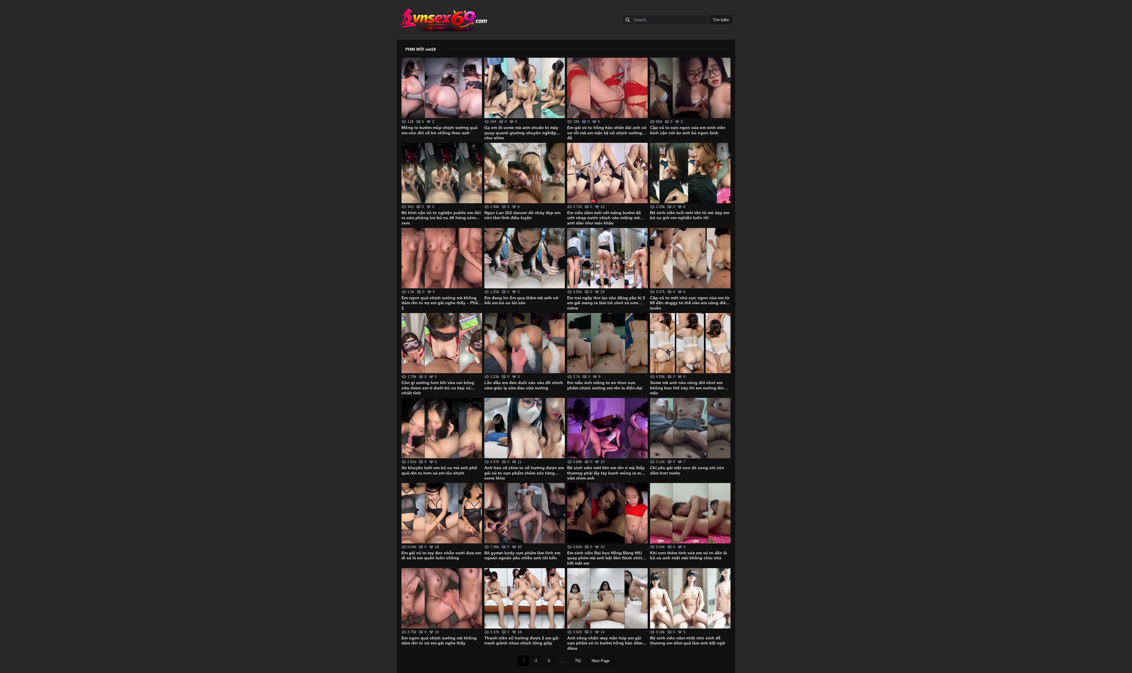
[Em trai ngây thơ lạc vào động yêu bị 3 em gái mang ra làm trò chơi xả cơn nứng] (607, 258)
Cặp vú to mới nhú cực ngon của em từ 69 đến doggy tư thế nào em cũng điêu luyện (689, 302)
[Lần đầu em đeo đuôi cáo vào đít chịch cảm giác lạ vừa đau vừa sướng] (524, 343)
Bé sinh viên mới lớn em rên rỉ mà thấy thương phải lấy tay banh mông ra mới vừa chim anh (606, 472)
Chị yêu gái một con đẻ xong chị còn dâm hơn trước (687, 470)
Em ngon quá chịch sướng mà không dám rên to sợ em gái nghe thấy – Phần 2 (441, 302)
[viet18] (443, 20)
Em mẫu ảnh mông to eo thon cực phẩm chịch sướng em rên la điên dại (604, 385)
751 (578, 661)
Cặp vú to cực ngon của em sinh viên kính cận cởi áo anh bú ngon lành (687, 130)
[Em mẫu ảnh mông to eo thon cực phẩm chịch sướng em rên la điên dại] (607, 343)
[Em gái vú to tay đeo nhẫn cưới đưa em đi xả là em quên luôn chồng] (442, 513)
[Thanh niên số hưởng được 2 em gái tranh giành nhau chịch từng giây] (524, 598)
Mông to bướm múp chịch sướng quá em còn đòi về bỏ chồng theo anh (440, 130)
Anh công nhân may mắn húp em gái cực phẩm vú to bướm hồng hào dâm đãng (604, 643)
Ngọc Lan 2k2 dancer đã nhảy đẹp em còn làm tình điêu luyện (522, 215)
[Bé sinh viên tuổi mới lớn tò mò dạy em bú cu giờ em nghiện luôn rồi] (690, 173)
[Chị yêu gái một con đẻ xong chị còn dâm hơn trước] (690, 428)
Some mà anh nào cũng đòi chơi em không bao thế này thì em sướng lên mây (687, 387)
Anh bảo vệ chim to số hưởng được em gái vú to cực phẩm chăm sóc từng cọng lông (524, 472)
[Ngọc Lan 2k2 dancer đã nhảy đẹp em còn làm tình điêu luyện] (524, 173)
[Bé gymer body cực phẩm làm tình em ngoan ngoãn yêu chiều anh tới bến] (524, 513)
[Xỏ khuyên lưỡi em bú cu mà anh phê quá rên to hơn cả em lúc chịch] (442, 428)
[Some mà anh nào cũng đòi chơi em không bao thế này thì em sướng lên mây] (690, 343)
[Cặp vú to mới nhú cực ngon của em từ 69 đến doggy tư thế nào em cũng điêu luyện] (690, 258)
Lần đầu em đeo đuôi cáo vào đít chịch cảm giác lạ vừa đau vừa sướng (523, 385)
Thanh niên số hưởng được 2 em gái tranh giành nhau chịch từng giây (521, 641)
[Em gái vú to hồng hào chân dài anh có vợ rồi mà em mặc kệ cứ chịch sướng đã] (607, 88)
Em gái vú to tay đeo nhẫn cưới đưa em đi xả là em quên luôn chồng (441, 555)
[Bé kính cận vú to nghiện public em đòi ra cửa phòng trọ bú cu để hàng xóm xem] (442, 173)
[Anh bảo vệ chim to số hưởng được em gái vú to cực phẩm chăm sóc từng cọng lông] (524, 428)
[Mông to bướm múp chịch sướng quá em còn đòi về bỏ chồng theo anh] (442, 88)
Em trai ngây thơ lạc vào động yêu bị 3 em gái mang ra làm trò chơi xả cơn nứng (606, 302)
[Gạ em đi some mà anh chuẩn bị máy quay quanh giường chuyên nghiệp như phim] (524, 88)
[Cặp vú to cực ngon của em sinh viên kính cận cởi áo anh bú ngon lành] (690, 88)
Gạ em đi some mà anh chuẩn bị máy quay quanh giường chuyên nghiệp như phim (521, 132)
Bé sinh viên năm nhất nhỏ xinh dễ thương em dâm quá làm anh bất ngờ (687, 641)
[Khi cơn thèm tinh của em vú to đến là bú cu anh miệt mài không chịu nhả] (690, 513)
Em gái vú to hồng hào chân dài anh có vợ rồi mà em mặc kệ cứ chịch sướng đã (606, 132)
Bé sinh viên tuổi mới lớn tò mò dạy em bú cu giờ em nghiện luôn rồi (689, 215)
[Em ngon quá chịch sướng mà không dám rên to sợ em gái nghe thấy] (442, 598)
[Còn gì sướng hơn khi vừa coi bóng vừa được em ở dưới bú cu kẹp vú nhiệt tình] (442, 343)
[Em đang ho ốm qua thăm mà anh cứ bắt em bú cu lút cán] (524, 258)
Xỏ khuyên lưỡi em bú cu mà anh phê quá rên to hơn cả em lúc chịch (439, 470)
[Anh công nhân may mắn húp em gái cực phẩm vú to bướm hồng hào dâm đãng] (607, 598)
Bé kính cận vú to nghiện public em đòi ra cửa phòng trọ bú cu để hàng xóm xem (441, 217)
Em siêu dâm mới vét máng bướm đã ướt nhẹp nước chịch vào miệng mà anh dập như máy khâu (604, 217)
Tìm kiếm (721, 20)
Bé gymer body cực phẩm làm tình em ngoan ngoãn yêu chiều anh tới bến (522, 555)
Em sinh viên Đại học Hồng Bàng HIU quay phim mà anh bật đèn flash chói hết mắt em (604, 557)
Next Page (601, 661)
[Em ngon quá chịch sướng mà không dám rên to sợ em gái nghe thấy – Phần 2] (442, 258)
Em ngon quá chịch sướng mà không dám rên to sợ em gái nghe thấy (439, 641)
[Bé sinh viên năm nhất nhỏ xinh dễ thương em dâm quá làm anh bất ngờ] (690, 598)
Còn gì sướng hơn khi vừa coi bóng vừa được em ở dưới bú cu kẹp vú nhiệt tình (438, 387)
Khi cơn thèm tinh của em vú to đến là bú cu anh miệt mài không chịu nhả (688, 555)
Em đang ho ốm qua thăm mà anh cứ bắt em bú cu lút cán (521, 300)
